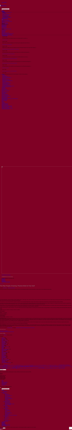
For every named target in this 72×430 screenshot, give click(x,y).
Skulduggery (3, 357)
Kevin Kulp (39, 366)
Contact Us (3, 280)
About (2, 380)
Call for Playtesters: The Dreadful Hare (7, 44)
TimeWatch (3, 361)
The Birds (6, 419)
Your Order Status (4, 384)
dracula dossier (31, 365)
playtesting (59, 366)
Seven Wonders (4, 356)
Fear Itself (8, 327)
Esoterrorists (3, 342)
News (11, 327)
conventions (27, 365)
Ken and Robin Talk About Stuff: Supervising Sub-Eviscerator (9, 58)
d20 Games (5, 405)
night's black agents (53, 366)
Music (6, 417)
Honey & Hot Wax (7, 412)
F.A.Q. (2, 381)
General (3, 345)
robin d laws (5, 367)
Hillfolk (3, 347)
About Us (3, 279)
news (48, 366)
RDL (62, 366)
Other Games (5, 408)
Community (3, 278)
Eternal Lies (47, 365)
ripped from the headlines (68, 366)
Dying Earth (3, 341)
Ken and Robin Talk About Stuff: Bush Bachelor (7, 331)
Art (16, 365)
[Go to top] (0, 387)
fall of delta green (50, 365)
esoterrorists (44, 365)
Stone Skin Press (4, 358)
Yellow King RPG (62, 367)
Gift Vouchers (7, 416)
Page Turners (4, 353)
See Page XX (4, 281)
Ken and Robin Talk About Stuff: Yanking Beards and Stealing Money (10, 49)
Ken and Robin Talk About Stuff (24, 366)
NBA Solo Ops (4, 350)
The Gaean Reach (4, 360)
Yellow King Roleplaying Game (6, 362)
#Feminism (6, 409)
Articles (3, 390)
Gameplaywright (4, 344)
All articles (4, 391)
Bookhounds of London (23, 365)
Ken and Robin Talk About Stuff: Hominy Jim (7, 35)
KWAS (3, 348)
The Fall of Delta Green (8, 395)
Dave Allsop (18, 327)
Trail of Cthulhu (41, 367)
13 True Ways (1, 365)
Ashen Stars (3, 338)
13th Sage (9, 365)
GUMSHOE (4, 366)
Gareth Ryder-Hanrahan (26, 327)
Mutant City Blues (45, 366)
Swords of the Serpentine (5, 359)
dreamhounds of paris (36, 365)
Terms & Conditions (4, 382)
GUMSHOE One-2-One (5, 346)
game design (57, 365)
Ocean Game (32, 327)
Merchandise (7, 418)
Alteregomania (7, 402)
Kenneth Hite (35, 366)
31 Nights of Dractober (13, 365)
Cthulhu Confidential (5, 340)
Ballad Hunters (4, 339)
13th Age (3, 337)
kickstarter (42, 366)
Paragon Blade (4, 354)
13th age (6, 365)
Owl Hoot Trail (7, 407)
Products (3, 74)
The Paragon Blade (8, 404)
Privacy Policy (4, 383)
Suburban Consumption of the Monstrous (11, 415)
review (64, 366)
